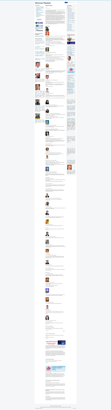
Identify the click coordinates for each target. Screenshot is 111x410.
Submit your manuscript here (51, 355)
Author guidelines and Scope (39, 8)
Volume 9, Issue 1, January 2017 (71, 12)
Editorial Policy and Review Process (39, 11)
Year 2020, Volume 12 (70, 9)
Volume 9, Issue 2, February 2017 (71, 13)
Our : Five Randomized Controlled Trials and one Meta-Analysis (71, 92)
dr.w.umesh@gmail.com (50, 86)
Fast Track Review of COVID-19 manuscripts (71, 47)
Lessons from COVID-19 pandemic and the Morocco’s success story (40, 48)
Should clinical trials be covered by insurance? (71, 148)
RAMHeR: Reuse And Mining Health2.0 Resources (40, 106)
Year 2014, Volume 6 (70, 24)
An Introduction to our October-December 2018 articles (71, 75)
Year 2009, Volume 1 (70, 29)
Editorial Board (38, 13)
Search (66, 2)
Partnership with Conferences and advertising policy (40, 15)
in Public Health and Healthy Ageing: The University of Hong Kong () (71, 84)
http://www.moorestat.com (55, 154)
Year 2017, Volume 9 (70, 11)
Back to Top (74, 408)
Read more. (47, 338)
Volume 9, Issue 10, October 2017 (71, 20)
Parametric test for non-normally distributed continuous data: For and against (40, 59)
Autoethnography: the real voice (71, 171)
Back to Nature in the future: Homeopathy (71, 112)
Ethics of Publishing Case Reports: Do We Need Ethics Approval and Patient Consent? (40, 43)
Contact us (37, 16)
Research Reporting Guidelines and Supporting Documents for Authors (39, 36)
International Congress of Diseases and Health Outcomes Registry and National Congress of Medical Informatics (71, 108)
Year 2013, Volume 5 (70, 26)
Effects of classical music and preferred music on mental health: (71, 137)
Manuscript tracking (38, 9)
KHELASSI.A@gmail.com (50, 73)
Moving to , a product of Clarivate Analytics (71, 55)
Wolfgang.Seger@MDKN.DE (50, 61)
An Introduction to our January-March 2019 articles (71, 49)
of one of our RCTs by (70, 53)
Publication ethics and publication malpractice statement (40, 12)
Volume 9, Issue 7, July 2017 (71, 17)
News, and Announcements (70, 30)
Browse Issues (69, 7)
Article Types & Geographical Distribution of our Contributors (40, 7)
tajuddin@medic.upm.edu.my (51, 45)
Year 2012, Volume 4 (70, 27)
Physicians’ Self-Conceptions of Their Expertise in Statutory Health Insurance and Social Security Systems (40, 92)
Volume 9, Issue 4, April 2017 (71, 14)
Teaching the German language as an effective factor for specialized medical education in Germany (71, 161)
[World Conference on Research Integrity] (71, 70)
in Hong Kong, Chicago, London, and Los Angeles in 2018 (71, 87)
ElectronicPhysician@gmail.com (50, 11)
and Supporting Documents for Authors (70, 90)
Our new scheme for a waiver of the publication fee (71, 51)
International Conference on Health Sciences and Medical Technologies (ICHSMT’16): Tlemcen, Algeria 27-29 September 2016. (71, 120)
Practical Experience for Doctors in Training (71, 100)
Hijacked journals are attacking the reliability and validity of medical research (40, 120)
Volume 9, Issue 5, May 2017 (71, 15)
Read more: (62, 376)
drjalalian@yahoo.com (50, 41)
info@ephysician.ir (60, 11)
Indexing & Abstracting (39, 14)
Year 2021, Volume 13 (70, 8)
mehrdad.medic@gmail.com (57, 41)
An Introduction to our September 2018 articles (70, 77)
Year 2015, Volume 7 (70, 25)
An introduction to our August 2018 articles (71, 79)
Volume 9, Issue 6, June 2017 (71, 16)
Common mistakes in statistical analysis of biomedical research (71, 62)
